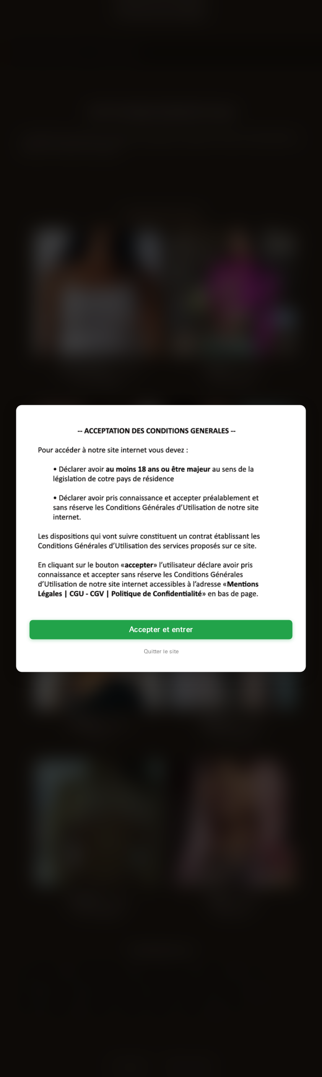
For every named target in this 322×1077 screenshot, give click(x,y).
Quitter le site (161, 651)
